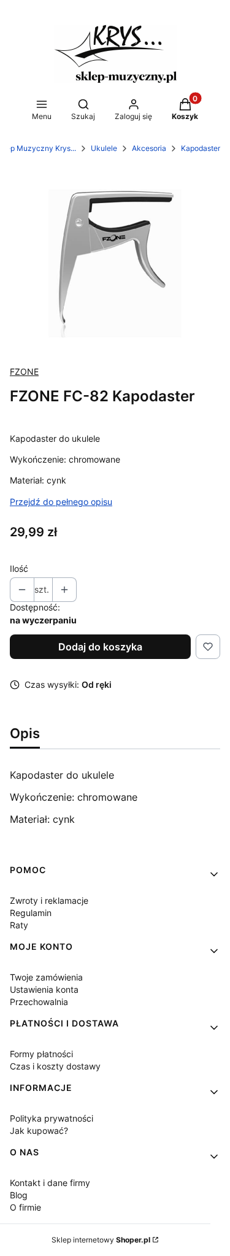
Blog (19, 1195)
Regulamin (31, 912)
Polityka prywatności (51, 1118)
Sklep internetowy (101, 1239)
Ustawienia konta (44, 989)
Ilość (19, 568)
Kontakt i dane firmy (50, 1182)
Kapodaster (200, 148)
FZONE (24, 371)
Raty (19, 925)
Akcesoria (149, 148)
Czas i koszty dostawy (55, 1066)
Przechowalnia (39, 1001)
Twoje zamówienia (46, 977)
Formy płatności (41, 1054)
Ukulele (104, 148)
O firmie (25, 1207)
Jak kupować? (39, 1130)
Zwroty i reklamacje (49, 900)
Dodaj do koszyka (100, 647)
